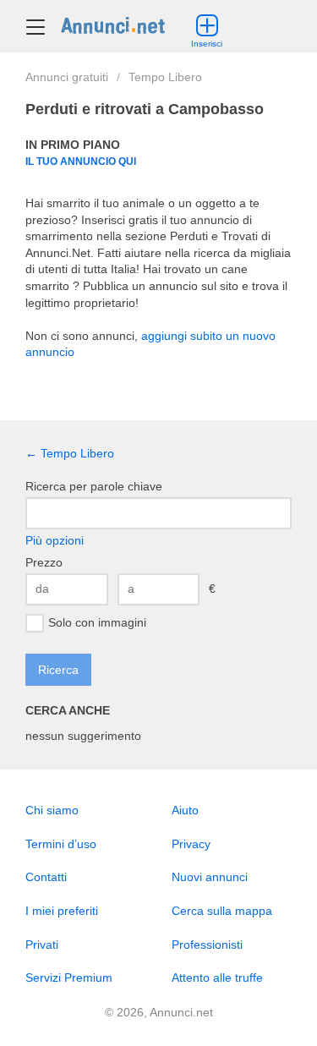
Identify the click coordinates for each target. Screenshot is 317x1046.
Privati (41, 944)
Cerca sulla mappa (222, 910)
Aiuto (185, 810)
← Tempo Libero (69, 453)
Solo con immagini (97, 621)
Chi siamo (52, 810)
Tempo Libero (165, 77)
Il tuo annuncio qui (80, 161)
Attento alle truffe (217, 977)
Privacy (191, 844)
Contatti (46, 877)
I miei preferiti (61, 910)
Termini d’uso (60, 844)
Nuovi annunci (210, 877)
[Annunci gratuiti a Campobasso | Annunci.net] (113, 24)
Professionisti (207, 944)
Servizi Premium (68, 977)
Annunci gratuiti (66, 77)
